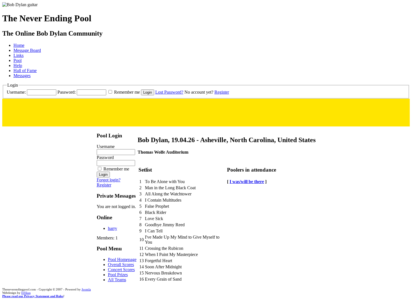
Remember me (127, 92)
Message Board (27, 50)
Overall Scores (121, 264)
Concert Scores (121, 269)
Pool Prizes (118, 274)
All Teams (117, 279)
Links (18, 55)
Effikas (26, 292)
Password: (66, 92)
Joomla (86, 289)
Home (18, 45)
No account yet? (198, 92)
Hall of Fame (25, 70)
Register (221, 92)
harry (112, 228)
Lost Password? (169, 92)
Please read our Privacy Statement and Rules (32, 296)
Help (17, 65)
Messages (22, 75)
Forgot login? (109, 179)
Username (106, 146)
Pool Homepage (122, 259)
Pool (17, 60)
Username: (16, 92)
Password (105, 157)
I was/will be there (247, 181)
